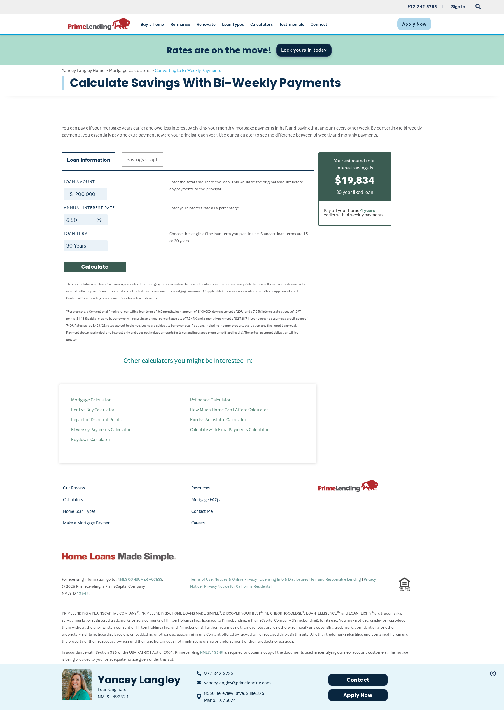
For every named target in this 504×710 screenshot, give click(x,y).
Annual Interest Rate (89, 207)
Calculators (73, 500)
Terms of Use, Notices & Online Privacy (224, 579)
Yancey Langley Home (83, 70)
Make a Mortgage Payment (87, 523)
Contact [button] (358, 679)
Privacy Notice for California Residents (237, 586)
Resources (200, 488)
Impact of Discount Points (96, 419)
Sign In (458, 6)
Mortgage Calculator (91, 400)
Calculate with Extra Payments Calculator (229, 429)
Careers (198, 523)
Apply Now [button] (358, 695)
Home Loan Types (79, 512)
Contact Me (202, 512)
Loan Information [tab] (89, 159)
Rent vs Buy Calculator (92, 409)
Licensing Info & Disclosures (284, 579)
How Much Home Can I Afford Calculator (229, 409)
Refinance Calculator (210, 400)
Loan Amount (79, 181)
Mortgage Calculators (129, 70)
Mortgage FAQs (205, 500)
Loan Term (76, 233)
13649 (83, 593)
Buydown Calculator (90, 439)
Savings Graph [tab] (143, 159)
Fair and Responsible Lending (336, 579)
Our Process (74, 488)
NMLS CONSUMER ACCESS (140, 579)
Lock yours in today (304, 50)
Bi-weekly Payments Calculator (101, 429)
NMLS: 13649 (211, 652)
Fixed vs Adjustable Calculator (218, 419)
